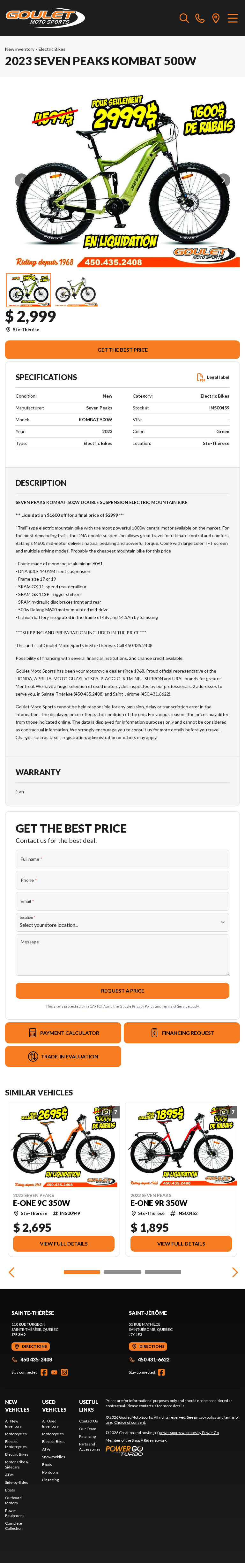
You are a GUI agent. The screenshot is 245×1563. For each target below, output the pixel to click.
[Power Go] (163, 1450)
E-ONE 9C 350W (41, 1202)
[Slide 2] (122, 1272)
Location (27, 918)
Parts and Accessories (89, 1447)
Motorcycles (16, 1433)
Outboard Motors (13, 1500)
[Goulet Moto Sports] (45, 18)
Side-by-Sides (16, 1482)
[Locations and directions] (216, 18)
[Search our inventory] (184, 18)
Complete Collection (14, 1526)
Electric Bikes (52, 49)
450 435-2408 (36, 1359)
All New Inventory (13, 1424)
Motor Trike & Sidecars (17, 1464)
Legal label (218, 377)
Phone (29, 880)
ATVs (9, 1474)
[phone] (200, 18)
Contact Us (88, 1421)
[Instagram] (64, 1372)
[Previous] (11, 1272)
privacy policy (205, 1417)
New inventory (19, 49)
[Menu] (233, 17)
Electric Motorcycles (16, 1444)
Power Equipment (14, 1513)
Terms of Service (176, 1006)
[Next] (233, 1272)
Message (30, 941)
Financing (50, 1479)
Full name (31, 859)
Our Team (87, 1428)
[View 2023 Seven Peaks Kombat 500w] (28, 290)
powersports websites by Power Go (189, 1432)
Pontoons (50, 1472)
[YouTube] (54, 1372)
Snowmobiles (53, 1456)
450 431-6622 (153, 1359)
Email (27, 901)
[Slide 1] (82, 1272)
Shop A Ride (142, 1440)
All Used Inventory (50, 1424)
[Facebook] (44, 1372)
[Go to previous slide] (21, 180)
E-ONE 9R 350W (159, 1202)
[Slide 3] (163, 1272)
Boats (10, 1490)
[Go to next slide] (223, 180)
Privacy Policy (143, 1006)
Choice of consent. (130, 1422)
